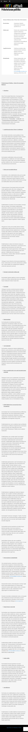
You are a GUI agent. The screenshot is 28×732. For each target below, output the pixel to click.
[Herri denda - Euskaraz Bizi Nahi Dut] (13, 7)
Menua (5, 1)
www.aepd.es (18, 601)
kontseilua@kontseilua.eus (20, 71)
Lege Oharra (9, 727)
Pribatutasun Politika (17, 727)
